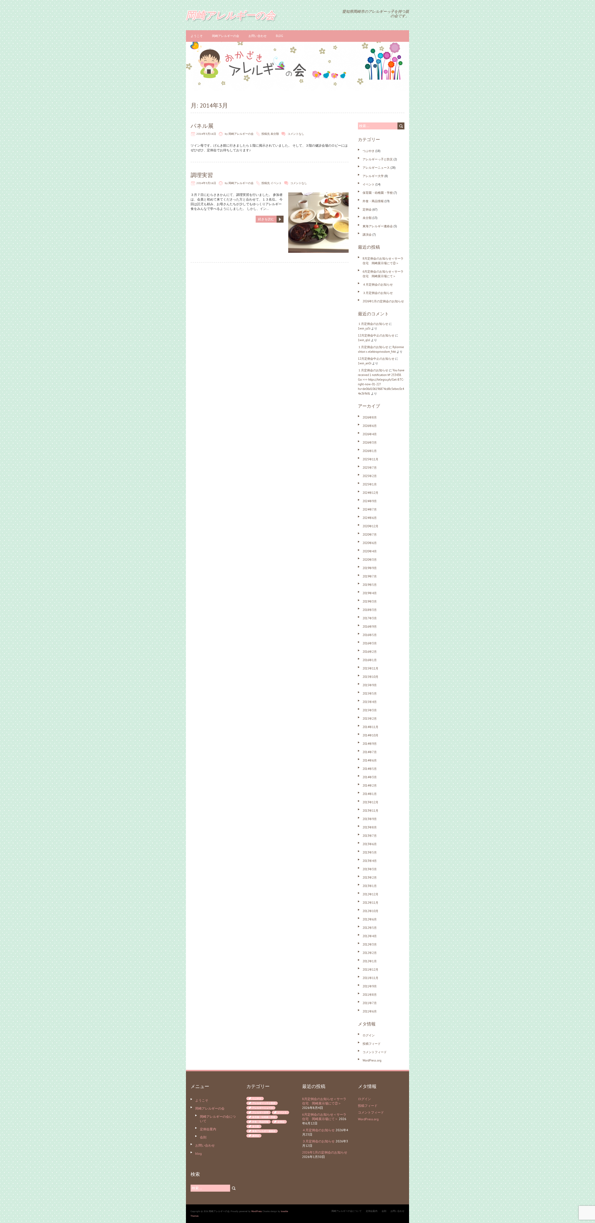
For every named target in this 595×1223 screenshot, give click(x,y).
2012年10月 (370, 911)
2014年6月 (370, 760)
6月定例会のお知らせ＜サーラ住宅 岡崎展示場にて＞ (324, 1116)
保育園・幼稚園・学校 (378, 193)
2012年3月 (370, 944)
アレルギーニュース (376, 168)
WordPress (256, 1211)
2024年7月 (370, 509)
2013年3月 (370, 869)
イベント (276, 183)
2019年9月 (370, 568)
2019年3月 (370, 601)
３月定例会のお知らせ (378, 293)
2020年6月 (370, 543)
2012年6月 (370, 919)
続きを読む (266, 219)
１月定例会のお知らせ (373, 324)
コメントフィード (375, 1052)
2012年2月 (370, 953)
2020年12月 (370, 526)
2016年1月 (370, 660)
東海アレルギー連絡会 (378, 226)
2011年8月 (370, 995)
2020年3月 (370, 560)
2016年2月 (370, 652)
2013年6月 (370, 844)
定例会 (367, 209)
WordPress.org (372, 1060)
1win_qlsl (364, 340)
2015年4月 (370, 702)
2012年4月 (370, 936)
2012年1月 (370, 961)
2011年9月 (370, 986)
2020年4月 (370, 551)
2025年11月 (370, 459)
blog (279, 36)
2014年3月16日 (206, 133)
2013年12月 (370, 802)
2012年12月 (370, 894)
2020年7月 (370, 535)
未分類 (275, 133)
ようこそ (197, 36)
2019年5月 (370, 585)
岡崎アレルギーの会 (225, 36)
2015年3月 (370, 710)
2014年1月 (370, 794)
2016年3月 (370, 643)
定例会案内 (208, 1129)
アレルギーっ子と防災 (378, 159)
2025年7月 (370, 468)
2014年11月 (370, 727)
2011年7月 (370, 1003)
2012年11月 (370, 903)
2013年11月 (370, 811)
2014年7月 (370, 752)
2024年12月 (370, 493)
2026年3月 (370, 443)
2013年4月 (370, 861)
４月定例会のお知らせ (378, 285)
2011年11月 (370, 978)
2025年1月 (370, 484)
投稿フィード (372, 1044)
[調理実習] (318, 195)
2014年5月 (370, 769)
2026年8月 (370, 417)
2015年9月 (370, 685)
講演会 (367, 235)
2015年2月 (370, 719)
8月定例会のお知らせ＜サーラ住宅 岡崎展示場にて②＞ (324, 1101)
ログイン (369, 1035)
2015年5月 (370, 694)
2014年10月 (370, 735)
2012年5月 (370, 928)
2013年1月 (370, 886)
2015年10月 (370, 677)
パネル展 (202, 125)
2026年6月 (370, 426)
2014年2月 (370, 786)
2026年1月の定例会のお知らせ (383, 301)
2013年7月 (370, 836)
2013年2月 (370, 878)
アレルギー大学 (373, 176)
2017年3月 (370, 618)
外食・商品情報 (373, 201)
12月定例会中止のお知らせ (376, 335)
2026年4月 (370, 434)
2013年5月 (370, 852)
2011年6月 (370, 1011)
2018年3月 (370, 610)
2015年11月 (370, 668)
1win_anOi (364, 363)
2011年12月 (370, 970)
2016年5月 (370, 635)
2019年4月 (370, 593)
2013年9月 (370, 819)
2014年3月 (370, 777)
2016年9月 (370, 627)
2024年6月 (370, 518)
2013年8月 (370, 827)
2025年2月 (370, 476)
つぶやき (369, 151)
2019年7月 (370, 576)
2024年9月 (370, 501)
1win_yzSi (364, 328)
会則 (203, 1137)
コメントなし (296, 133)
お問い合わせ (257, 36)
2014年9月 (370, 744)
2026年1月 (370, 451)
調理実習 (202, 175)
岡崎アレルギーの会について (346, 1211)
